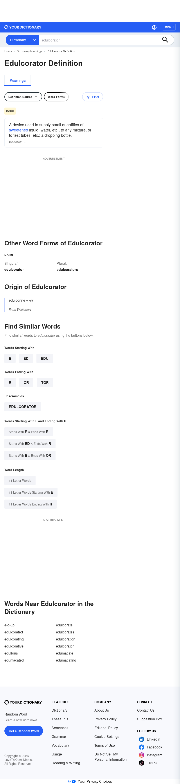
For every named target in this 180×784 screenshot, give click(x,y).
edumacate (64, 653)
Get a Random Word (24, 731)
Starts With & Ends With (29, 431)
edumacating (66, 660)
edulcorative (13, 646)
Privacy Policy (105, 718)
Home (8, 51)
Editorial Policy (106, 727)
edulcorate (17, 300)
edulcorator (22, 406)
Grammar (59, 736)
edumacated (14, 660)
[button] (154, 27)
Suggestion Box (149, 718)
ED (26, 358)
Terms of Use (104, 745)
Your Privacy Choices (95, 781)
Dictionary (18, 39)
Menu (169, 27)
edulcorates (65, 632)
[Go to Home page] (23, 27)
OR (26, 382)
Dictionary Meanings (29, 51)
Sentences (60, 727)
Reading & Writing (66, 762)
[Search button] (167, 40)
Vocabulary (60, 745)
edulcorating (14, 639)
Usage (57, 754)
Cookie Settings (106, 736)
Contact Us (146, 710)
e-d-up (9, 625)
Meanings (17, 80)
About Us (101, 710)
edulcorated (13, 632)
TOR (45, 382)
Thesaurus (60, 718)
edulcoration (65, 639)
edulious (11, 653)
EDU (45, 358)
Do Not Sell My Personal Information (110, 757)
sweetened (18, 130)
